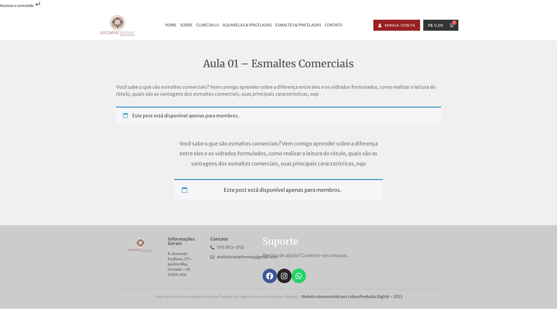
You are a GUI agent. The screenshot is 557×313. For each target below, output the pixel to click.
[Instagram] (284, 276)
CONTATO (333, 25)
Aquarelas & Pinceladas (247, 25)
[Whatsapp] (299, 276)
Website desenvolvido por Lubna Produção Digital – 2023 (352, 296)
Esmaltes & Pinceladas (298, 25)
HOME (171, 25)
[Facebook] (270, 276)
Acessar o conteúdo (17, 5)
